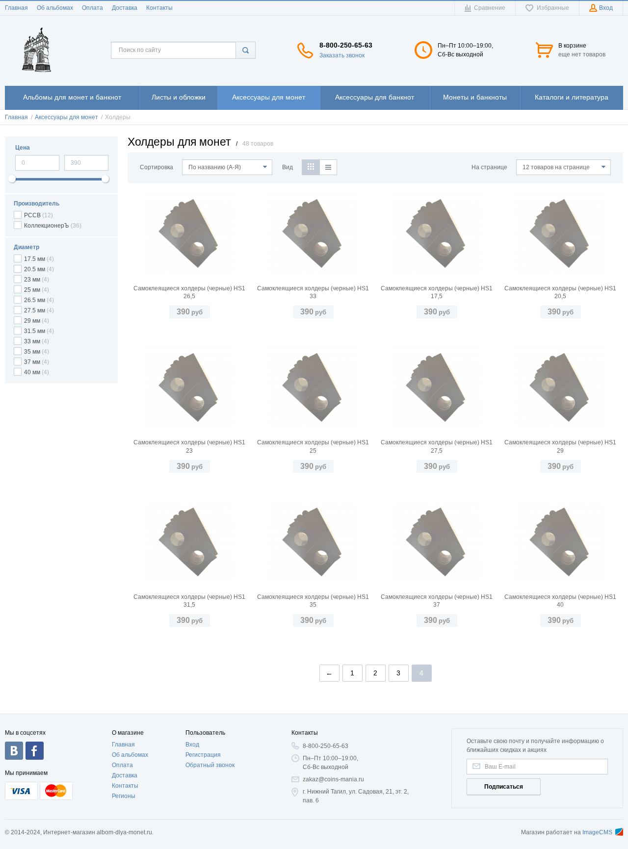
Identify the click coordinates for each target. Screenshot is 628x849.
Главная (16, 7)
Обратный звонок (210, 765)
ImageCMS (597, 832)
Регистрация (203, 755)
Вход (192, 744)
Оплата (92, 7)
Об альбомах (55, 7)
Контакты (159, 7)
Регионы (123, 796)
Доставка (124, 7)
